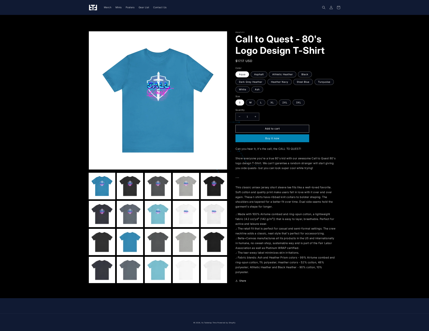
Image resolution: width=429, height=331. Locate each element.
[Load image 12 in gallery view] (130, 242)
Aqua (242, 74)
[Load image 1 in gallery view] (102, 186)
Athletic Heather (282, 74)
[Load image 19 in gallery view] (186, 270)
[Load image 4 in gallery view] (186, 186)
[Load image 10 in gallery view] (214, 214)
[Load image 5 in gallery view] (214, 186)
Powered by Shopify (226, 323)
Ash (257, 89)
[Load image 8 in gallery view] (158, 214)
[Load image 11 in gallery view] (102, 242)
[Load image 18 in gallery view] (158, 270)
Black (304, 74)
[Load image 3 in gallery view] (158, 186)
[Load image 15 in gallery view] (214, 242)
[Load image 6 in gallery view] (102, 214)
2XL (284, 102)
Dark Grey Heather (250, 81)
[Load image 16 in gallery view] (102, 270)
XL (272, 102)
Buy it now (272, 138)
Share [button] (242, 280)
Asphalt (259, 74)
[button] (323, 7)
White (242, 89)
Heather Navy (279, 81)
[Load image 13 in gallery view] (158, 242)
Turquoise (324, 81)
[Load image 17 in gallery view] (130, 270)
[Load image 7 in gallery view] (130, 214)
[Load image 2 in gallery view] (130, 186)
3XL (298, 102)
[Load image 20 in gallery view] (214, 270)
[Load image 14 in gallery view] (186, 242)
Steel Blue (303, 81)
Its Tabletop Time (209, 323)
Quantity (239, 110)
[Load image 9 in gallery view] (186, 214)
